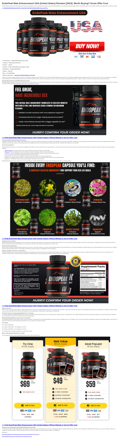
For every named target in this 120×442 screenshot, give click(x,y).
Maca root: (7, 151)
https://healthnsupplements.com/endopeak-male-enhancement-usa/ (17, 436)
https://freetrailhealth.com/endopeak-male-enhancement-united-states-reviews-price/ (20, 434)
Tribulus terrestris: (9, 150)
